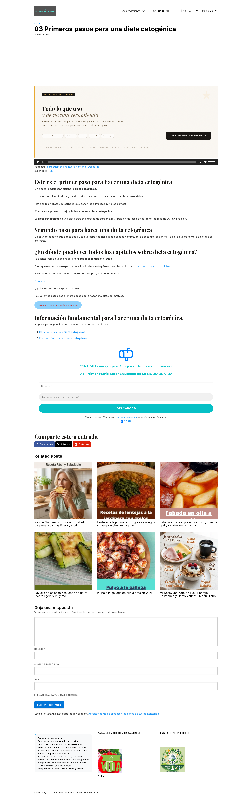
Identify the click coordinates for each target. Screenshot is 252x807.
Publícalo (66, 444)
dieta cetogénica (74, 332)
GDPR (127, 421)
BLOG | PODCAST (184, 10)
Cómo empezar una (51, 332)
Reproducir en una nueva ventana (66, 166)
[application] (126, 162)
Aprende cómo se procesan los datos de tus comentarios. (123, 713)
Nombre (39, 649)
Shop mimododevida (57, 753)
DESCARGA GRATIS (159, 10)
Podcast (102, 776)
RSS (50, 171)
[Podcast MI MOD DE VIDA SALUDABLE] (110, 761)
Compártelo (46, 444)
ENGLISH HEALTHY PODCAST (175, 733)
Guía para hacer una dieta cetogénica (58, 304)
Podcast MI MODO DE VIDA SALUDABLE (119, 733)
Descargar (94, 166)
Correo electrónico (47, 664)
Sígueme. (39, 281)
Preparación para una (52, 338)
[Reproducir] (38, 161)
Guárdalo (84, 444)
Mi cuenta (207, 10)
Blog (37, 23)
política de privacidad (126, 417)
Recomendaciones (130, 10)
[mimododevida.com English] (172, 760)
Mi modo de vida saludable (153, 266)
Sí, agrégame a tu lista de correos (57, 695)
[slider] (212, 161)
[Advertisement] (126, 60)
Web (36, 679)
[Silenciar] (205, 161)
